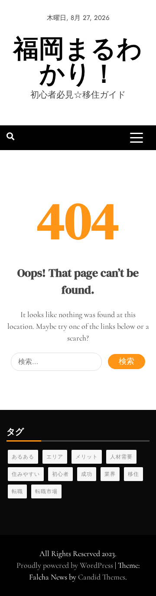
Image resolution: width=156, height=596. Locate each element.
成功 (86, 474)
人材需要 (121, 457)
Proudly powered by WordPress (65, 565)
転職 (17, 491)
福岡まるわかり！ (78, 61)
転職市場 (46, 491)
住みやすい (26, 474)
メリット (86, 457)
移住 (133, 474)
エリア (54, 457)
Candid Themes (101, 577)
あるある (23, 457)
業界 (110, 474)
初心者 (60, 474)
